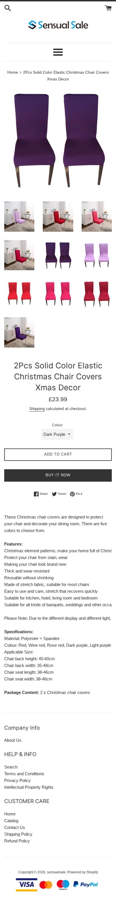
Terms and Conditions (24, 773)
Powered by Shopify (82, 872)
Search (10, 767)
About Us (12, 740)
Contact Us (14, 827)
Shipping (37, 408)
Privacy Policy (17, 780)
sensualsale (56, 872)
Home (9, 813)
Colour (57, 425)
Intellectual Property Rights (28, 787)
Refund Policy (17, 840)
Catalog (11, 820)
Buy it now (58, 475)
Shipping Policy (18, 834)
